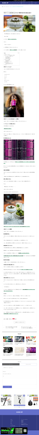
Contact (12, 420)
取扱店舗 (22, 420)
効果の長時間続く (8, 57)
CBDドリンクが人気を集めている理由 (10, 55)
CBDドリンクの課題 (7, 59)
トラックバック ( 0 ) (28, 364)
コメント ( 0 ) (10, 364)
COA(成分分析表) (21, 3)
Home (11, 419)
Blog (11, 423)
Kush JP (11, 11)
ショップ (12, 424)
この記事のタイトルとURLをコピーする (19, 322)
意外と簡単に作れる (8, 58)
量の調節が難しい (8, 60)
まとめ (5, 64)
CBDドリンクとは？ (7, 54)
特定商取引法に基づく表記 (31, 2)
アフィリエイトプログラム (29, 2)
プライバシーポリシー (23, 423)
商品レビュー (24, 3)
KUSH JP (5, 3)
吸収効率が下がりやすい (9, 61)
